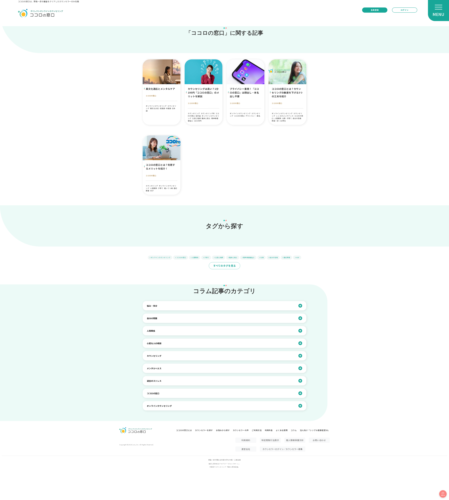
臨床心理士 (233, 257)
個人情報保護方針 (295, 440)
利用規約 (245, 440)
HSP (297, 257)
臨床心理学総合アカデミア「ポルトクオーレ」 (224, 464)
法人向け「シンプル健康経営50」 (315, 430)
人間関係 (195, 257)
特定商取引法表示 (270, 440)
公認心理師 (219, 257)
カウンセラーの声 (241, 430)
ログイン (405, 10)
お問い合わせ (319, 440)
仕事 (262, 257)
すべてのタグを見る (224, 265)
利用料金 (269, 430)
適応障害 (287, 257)
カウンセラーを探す (204, 430)
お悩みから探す (223, 430)
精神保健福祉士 (249, 257)
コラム (294, 430)
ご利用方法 (257, 430)
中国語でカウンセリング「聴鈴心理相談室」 (225, 467)
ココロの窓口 (151, 96)
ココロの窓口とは (184, 430)
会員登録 (375, 10)
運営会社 (245, 449)
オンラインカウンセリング (160, 257)
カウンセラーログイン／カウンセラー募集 (282, 449)
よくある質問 (282, 430)
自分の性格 (274, 257)
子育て (206, 257)
